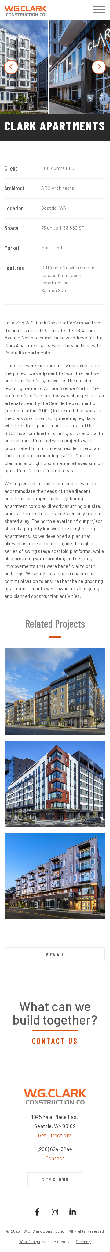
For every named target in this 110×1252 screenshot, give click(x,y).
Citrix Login (55, 1179)
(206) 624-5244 (55, 1149)
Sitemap (83, 1241)
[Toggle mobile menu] (99, 9)
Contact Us (55, 1040)
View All (55, 954)
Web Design (29, 1241)
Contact (55, 1158)
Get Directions (55, 1135)
